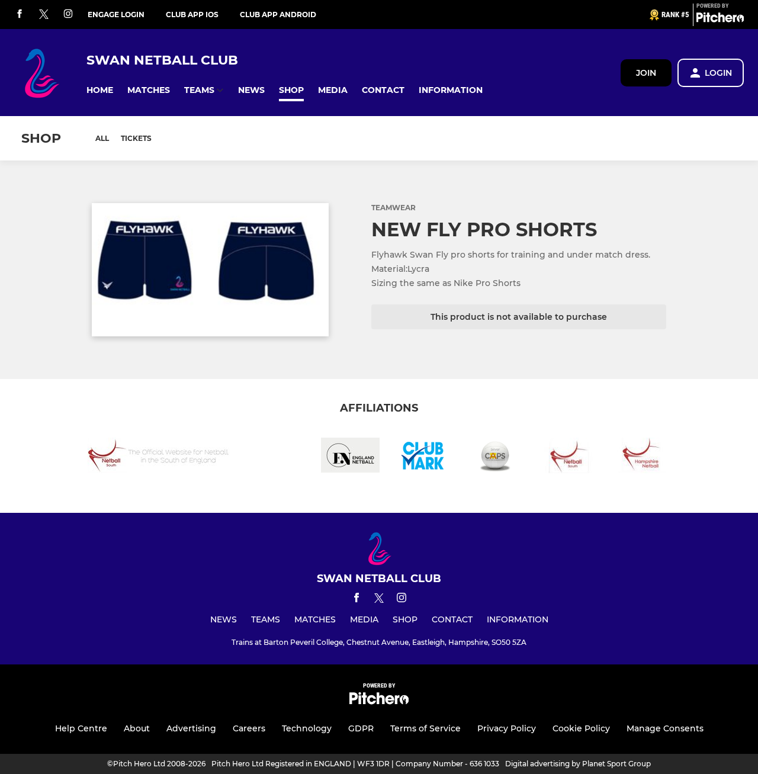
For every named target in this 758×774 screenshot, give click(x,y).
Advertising (191, 728)
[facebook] (19, 14)
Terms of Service (425, 728)
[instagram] (68, 14)
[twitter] (44, 15)
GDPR (361, 728)
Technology (307, 728)
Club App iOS (192, 14)
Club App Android (278, 14)
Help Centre (81, 728)
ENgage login (116, 14)
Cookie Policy (581, 728)
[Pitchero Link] (720, 19)
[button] (99, 90)
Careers (249, 728)
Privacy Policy (506, 728)
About (137, 728)
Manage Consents (665, 728)
